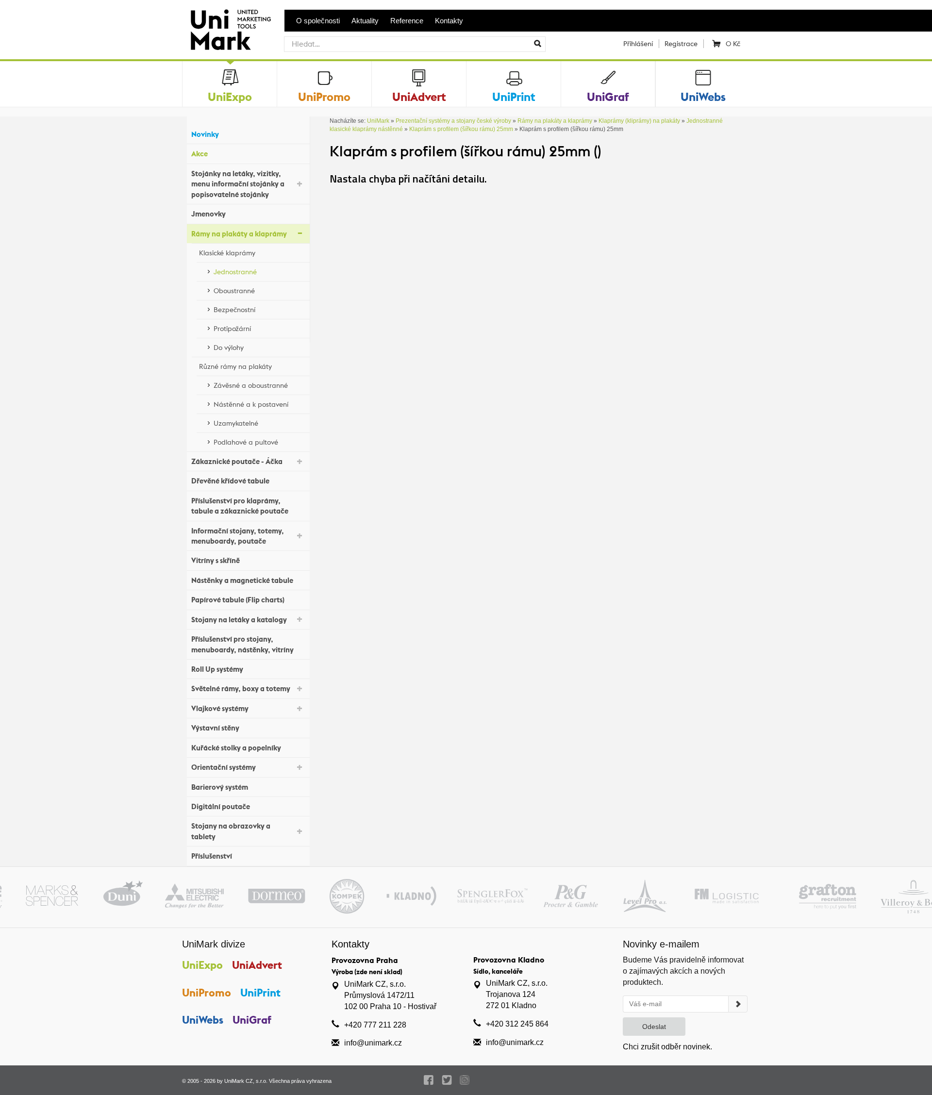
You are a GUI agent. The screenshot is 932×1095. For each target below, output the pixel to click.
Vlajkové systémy (220, 708)
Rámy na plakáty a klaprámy (239, 233)
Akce (199, 153)
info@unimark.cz (373, 1043)
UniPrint (260, 992)
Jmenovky (208, 213)
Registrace (681, 44)
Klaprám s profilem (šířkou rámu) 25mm (461, 129)
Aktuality (365, 21)
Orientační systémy (223, 767)
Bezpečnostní (234, 310)
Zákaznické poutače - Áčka (237, 461)
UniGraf (252, 1020)
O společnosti (318, 21)
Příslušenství (211, 856)
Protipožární (232, 328)
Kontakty (449, 21)
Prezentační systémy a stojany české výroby (453, 120)
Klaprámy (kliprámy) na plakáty (639, 120)
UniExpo (202, 965)
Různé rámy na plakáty (235, 366)
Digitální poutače (220, 806)
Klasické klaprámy (227, 253)
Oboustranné (234, 291)
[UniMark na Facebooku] (429, 1080)
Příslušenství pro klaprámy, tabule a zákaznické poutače (239, 505)
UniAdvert (257, 965)
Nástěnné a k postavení (251, 404)
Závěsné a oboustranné (251, 385)
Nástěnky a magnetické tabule (242, 580)
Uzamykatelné (236, 423)
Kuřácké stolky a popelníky (236, 747)
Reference (406, 21)
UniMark (378, 120)
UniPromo (206, 992)
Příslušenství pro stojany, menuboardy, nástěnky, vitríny (242, 644)
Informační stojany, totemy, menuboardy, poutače (237, 536)
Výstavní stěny (215, 727)
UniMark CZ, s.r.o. (245, 1081)
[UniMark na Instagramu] (465, 1080)
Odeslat (654, 1026)
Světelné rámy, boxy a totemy (240, 688)
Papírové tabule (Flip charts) (237, 599)
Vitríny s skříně (215, 560)
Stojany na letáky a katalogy (239, 619)
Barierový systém (219, 787)
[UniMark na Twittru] (447, 1080)
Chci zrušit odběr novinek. (667, 1047)
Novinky (205, 134)
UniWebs (202, 1020)
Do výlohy (229, 347)
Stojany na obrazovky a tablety (230, 831)
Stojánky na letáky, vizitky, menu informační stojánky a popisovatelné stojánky (237, 184)
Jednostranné (235, 272)
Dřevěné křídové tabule (230, 480)
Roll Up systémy (217, 669)
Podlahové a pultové (246, 442)
